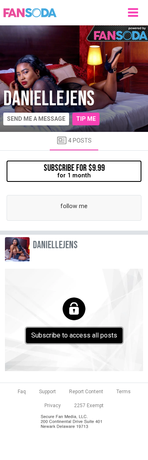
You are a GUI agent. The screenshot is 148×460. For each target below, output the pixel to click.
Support (47, 391)
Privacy (52, 405)
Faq (22, 391)
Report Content (86, 391)
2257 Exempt (89, 405)
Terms (123, 391)
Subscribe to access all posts (74, 335)
